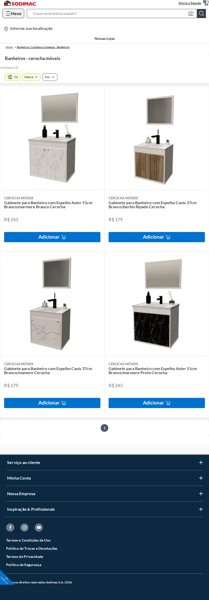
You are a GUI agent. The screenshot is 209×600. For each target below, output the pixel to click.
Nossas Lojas (105, 38)
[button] (118, 13)
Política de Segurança (23, 564)
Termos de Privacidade (24, 556)
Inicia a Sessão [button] (190, 3)
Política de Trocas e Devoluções (31, 548)
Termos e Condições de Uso (28, 540)
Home (9, 47)
